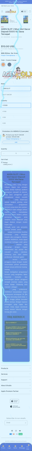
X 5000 (5, 105)
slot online (9, 244)
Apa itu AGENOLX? (11, 322)
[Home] (11, 11)
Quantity (4, 149)
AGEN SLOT (6, 88)
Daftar (15, 448)
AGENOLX (12, 441)
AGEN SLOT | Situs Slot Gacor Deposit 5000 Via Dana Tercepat (16, 2)
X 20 (4, 123)
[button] (2, 11)
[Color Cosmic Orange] (3, 64)
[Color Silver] (15, 65)
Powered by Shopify (21, 441)
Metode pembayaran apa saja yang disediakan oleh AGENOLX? (15, 339)
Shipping (10, 48)
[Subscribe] (25, 423)
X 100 (4, 111)
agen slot (9, 199)
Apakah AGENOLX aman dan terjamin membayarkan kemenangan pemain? (16, 345)
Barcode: (13, 37)
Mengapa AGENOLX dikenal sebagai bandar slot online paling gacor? (16, 327)
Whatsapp (22, 448)
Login (9, 448)
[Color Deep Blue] (9, 65)
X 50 (4, 117)
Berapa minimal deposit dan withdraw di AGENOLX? (14, 333)
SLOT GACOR (7, 94)
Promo (3, 448)
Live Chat (27, 448)
